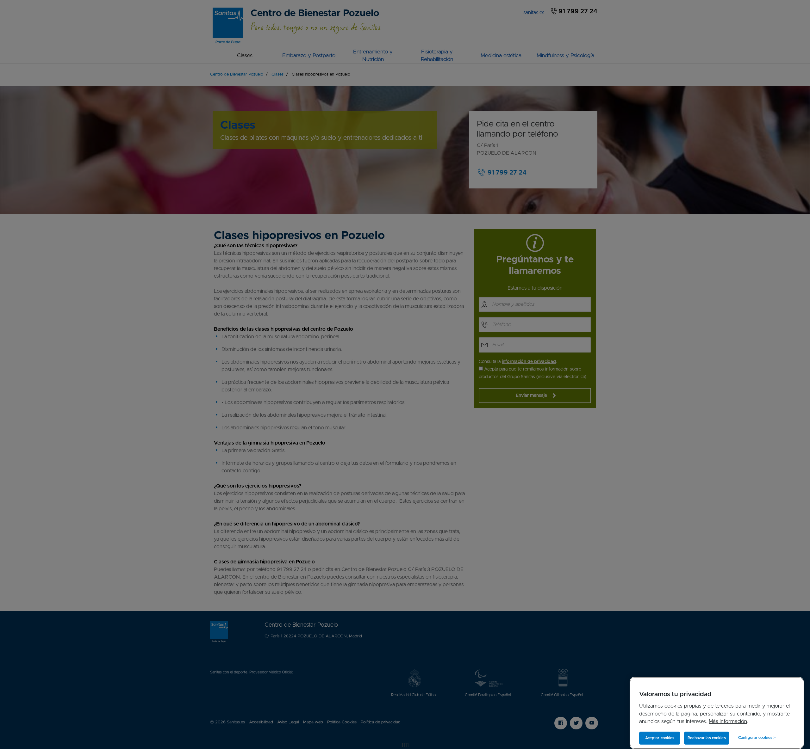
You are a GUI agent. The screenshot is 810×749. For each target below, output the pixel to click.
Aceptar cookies (660, 738)
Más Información (728, 721)
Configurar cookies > (757, 738)
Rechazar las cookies (707, 738)
